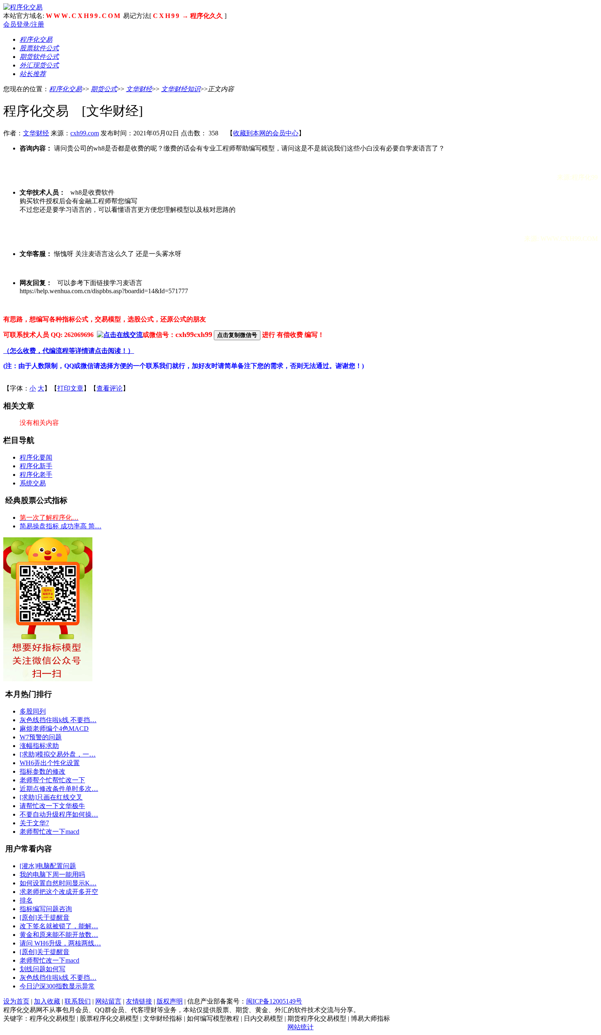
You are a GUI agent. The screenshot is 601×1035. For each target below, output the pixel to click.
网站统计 (300, 1027)
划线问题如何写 (42, 968)
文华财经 (139, 88)
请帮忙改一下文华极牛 (52, 805)
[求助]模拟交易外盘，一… (58, 754)
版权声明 (170, 1001)
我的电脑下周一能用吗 (52, 874)
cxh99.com (84, 133)
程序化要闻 (36, 457)
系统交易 (33, 483)
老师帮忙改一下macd (49, 831)
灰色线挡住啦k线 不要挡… (58, 719)
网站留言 (108, 1001)
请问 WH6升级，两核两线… (60, 943)
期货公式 (104, 88)
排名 (26, 900)
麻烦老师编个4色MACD (54, 728)
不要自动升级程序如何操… (59, 814)
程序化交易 (65, 88)
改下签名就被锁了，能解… (59, 926)
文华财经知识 (180, 88)
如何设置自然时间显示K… (58, 883)
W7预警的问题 (41, 737)
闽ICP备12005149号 (274, 1001)
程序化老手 (36, 474)
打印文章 (70, 388)
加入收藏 (47, 1001)
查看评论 (109, 388)
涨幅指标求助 (39, 745)
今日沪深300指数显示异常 (57, 986)
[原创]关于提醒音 (45, 917)
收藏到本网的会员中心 (265, 133)
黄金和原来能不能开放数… (59, 934)
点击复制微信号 (237, 335)
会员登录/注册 (23, 24)
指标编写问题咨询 (46, 908)
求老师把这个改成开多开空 (59, 891)
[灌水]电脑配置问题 (48, 865)
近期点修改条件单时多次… (59, 788)
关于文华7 (34, 822)
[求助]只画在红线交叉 (51, 797)
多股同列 (33, 711)
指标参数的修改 (42, 771)
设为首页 (16, 1001)
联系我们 (78, 1001)
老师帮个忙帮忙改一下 (52, 780)
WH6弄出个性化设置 (50, 762)
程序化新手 (36, 465)
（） (68, 350)
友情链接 (139, 1001)
